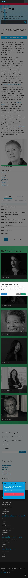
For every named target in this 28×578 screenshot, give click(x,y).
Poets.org (3, 1)
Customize (4, 293)
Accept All (23, 293)
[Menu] (26, 1)
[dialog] (14, 289)
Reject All (18, 293)
